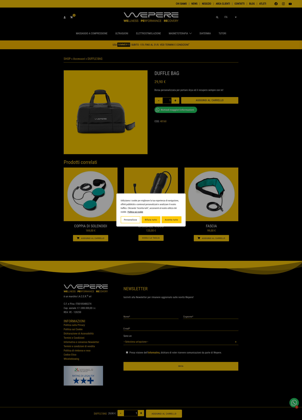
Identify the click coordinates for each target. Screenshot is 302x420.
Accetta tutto (171, 219)
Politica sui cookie (135, 212)
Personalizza (130, 219)
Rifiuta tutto (151, 219)
